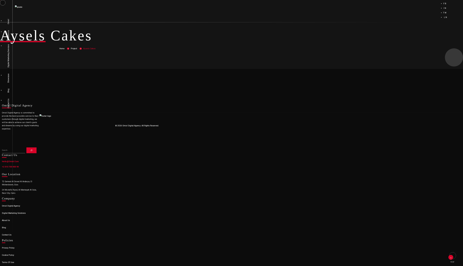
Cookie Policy (8, 255)
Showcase (8, 78)
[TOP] (452, 255)
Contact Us (8, 103)
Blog (8, 91)
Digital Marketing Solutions (14, 213)
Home (62, 48)
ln (445, 17)
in (445, 8)
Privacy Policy (8, 248)
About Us (8, 34)
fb (445, 3)
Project (74, 48)
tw (445, 13)
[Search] (31, 150)
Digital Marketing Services (8, 55)
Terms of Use (8, 262)
